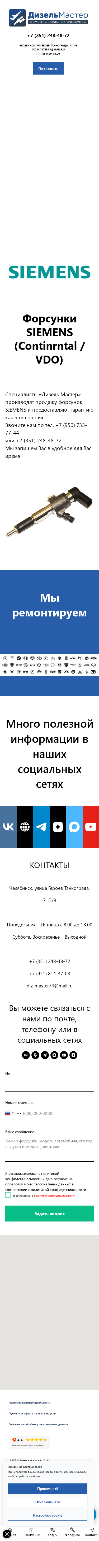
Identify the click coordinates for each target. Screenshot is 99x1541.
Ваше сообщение (19, 1131)
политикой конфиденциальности (54, 1195)
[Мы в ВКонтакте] (8, 827)
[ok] (35, 1055)
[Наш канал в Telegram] (41, 827)
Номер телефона (19, 1102)
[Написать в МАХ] (74, 827)
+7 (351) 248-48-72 (48, 35)
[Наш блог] (25, 827)
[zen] (73, 1055)
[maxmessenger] (54, 1055)
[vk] (26, 1055)
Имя (8, 1073)
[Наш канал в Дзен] (58, 827)
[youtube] (64, 1055)
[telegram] (45, 1055)
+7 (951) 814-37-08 (49, 973)
